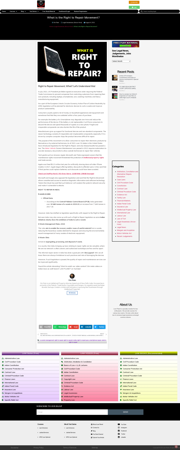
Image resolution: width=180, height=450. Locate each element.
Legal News (121, 227)
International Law (123, 213)
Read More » (122, 83)
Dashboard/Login (64, 11)
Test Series (33, 11)
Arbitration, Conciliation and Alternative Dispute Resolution (127, 174)
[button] (134, 2)
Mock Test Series (70, 424)
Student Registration (80, 11)
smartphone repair (95, 340)
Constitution (121, 186)
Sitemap (95, 448)
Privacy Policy (39, 448)
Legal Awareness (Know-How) (72, 22)
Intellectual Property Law (126, 210)
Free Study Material (48, 11)
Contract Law (122, 189)
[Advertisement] (87, 4)
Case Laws (121, 180)
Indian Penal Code (124, 204)
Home (4, 11)
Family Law (121, 198)
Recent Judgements (124, 236)
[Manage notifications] (176, 446)
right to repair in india (70, 340)
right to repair (59, 340)
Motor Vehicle (50, 148)
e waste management (47, 340)
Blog (22, 11)
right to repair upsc (83, 340)
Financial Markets (123, 201)
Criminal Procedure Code (126, 192)
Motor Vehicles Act (124, 233)
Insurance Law (122, 207)
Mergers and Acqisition (126, 230)
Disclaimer (14, 448)
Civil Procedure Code (125, 183)
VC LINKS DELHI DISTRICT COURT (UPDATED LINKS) (127, 87)
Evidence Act (122, 195)
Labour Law (121, 216)
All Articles (72, 293)
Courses (12, 11)
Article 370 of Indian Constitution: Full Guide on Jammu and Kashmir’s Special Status (128, 78)
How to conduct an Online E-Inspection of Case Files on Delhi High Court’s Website (128, 96)
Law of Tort (121, 219)
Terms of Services (69, 448)
